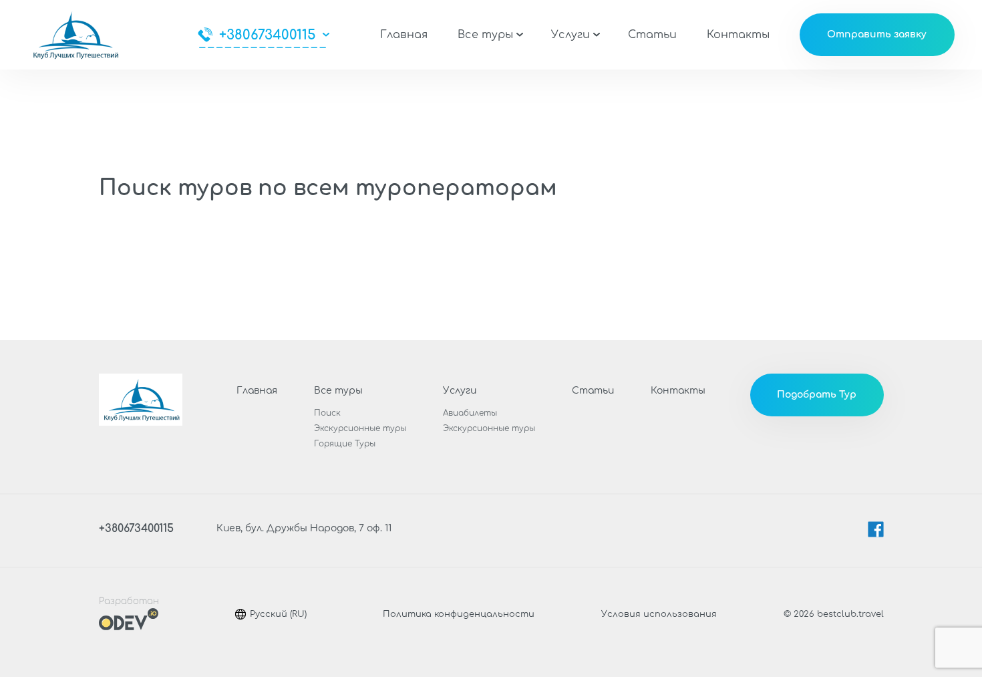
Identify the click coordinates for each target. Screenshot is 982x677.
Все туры (485, 35)
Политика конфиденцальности (458, 614)
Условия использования (659, 614)
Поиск (327, 413)
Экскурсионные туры (360, 428)
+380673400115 (267, 35)
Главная (404, 35)
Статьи (652, 35)
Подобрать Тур (816, 395)
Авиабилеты (470, 413)
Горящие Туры (344, 443)
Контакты (738, 35)
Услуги (570, 35)
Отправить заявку (877, 34)
